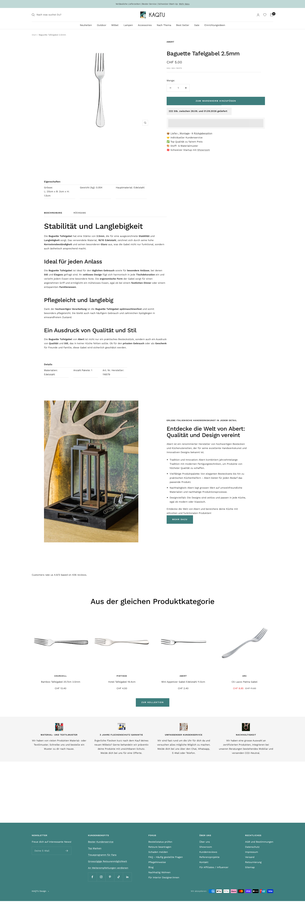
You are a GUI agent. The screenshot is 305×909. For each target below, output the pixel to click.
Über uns (204, 841)
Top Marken (94, 848)
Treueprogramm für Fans (102, 854)
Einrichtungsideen (214, 25)
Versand (249, 857)
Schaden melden (158, 852)
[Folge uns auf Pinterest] (109, 877)
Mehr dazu (184, 4)
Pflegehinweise (157, 862)
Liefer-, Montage (180, 133)
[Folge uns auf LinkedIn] (127, 877)
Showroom (203, 150)
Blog (150, 867)
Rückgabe (80, 213)
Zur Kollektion (152, 702)
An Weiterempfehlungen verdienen (108, 867)
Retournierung (253, 862)
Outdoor (101, 25)
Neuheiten (86, 25)
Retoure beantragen (159, 846)
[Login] (258, 15)
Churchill (60, 676)
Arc (244, 676)
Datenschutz (252, 846)
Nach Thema (164, 25)
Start (34, 35)
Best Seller (182, 25)
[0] (264, 14)
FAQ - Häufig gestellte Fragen (165, 857)
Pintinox (122, 676)
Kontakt (203, 862)
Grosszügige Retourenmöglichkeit (107, 861)
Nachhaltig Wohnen (159, 872)
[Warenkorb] (271, 14)
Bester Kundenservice (100, 841)
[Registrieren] (66, 851)
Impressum (251, 852)
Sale (196, 25)
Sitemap (250, 867)
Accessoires (145, 25)
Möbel (115, 25)
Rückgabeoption (203, 133)
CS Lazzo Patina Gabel (245, 681)
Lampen (128, 25)
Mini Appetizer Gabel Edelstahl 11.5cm (183, 681)
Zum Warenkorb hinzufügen (216, 101)
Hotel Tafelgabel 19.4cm (122, 681)
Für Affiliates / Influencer (213, 867)
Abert (170, 42)
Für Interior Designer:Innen (163, 877)
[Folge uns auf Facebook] (92, 877)
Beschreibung (53, 213)
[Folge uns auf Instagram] (101, 877)
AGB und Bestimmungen (259, 841)
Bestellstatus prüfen (160, 841)
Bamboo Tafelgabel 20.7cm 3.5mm (60, 681)
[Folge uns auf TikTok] (118, 877)
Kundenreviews (208, 852)
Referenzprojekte (209, 857)
